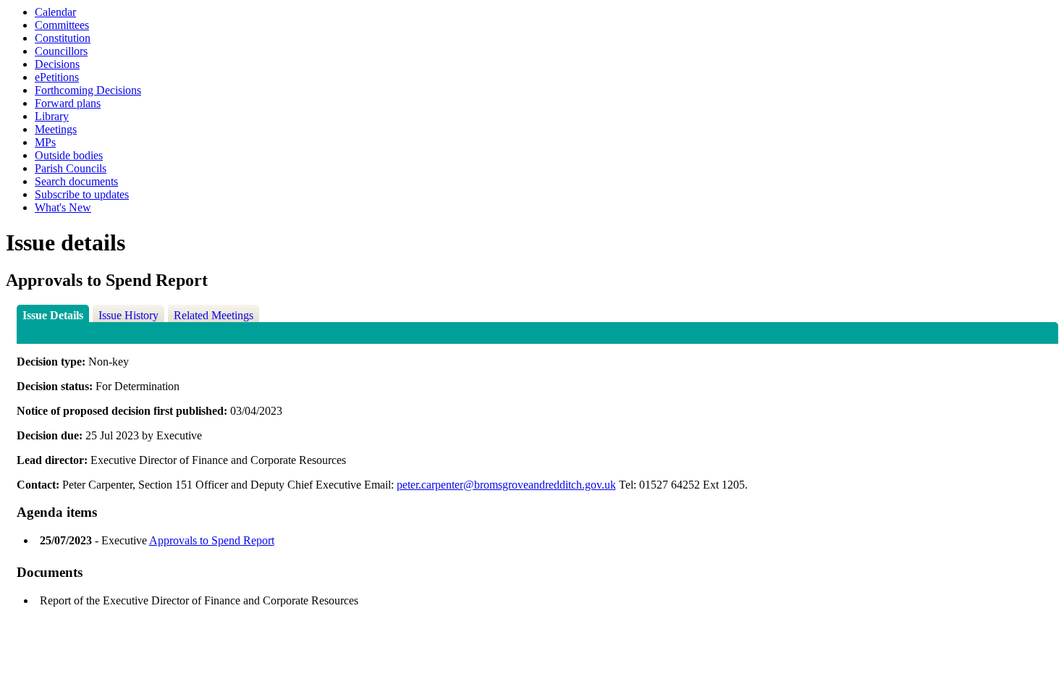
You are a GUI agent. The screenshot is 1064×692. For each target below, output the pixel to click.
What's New (63, 207)
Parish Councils (70, 168)
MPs (45, 142)
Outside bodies (69, 155)
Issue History (128, 315)
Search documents (76, 181)
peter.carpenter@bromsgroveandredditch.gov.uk (506, 484)
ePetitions (57, 77)
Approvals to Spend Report (211, 540)
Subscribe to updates (82, 194)
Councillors (61, 51)
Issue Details (52, 315)
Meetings (56, 129)
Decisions (57, 64)
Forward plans (68, 103)
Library (52, 116)
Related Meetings (213, 315)
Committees (62, 25)
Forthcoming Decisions (88, 90)
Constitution (62, 38)
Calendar (55, 12)
